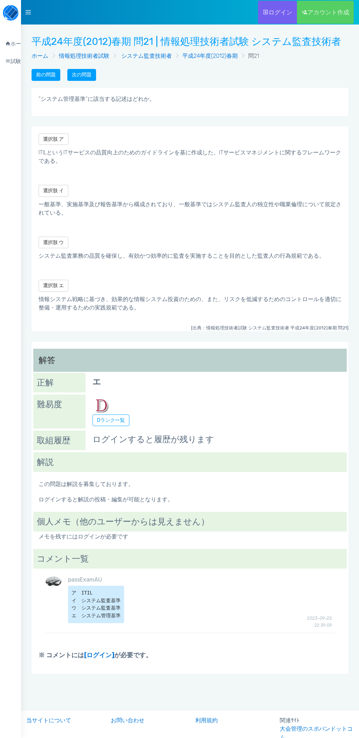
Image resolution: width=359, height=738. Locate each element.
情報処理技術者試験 (84, 56)
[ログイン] (99, 655)
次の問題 (82, 75)
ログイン (280, 12)
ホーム (40, 56)
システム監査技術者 (146, 56)
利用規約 (206, 720)
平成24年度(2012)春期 (210, 56)
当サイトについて (48, 720)
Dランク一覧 (111, 420)
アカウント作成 (328, 12)
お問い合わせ (127, 720)
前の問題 (46, 75)
